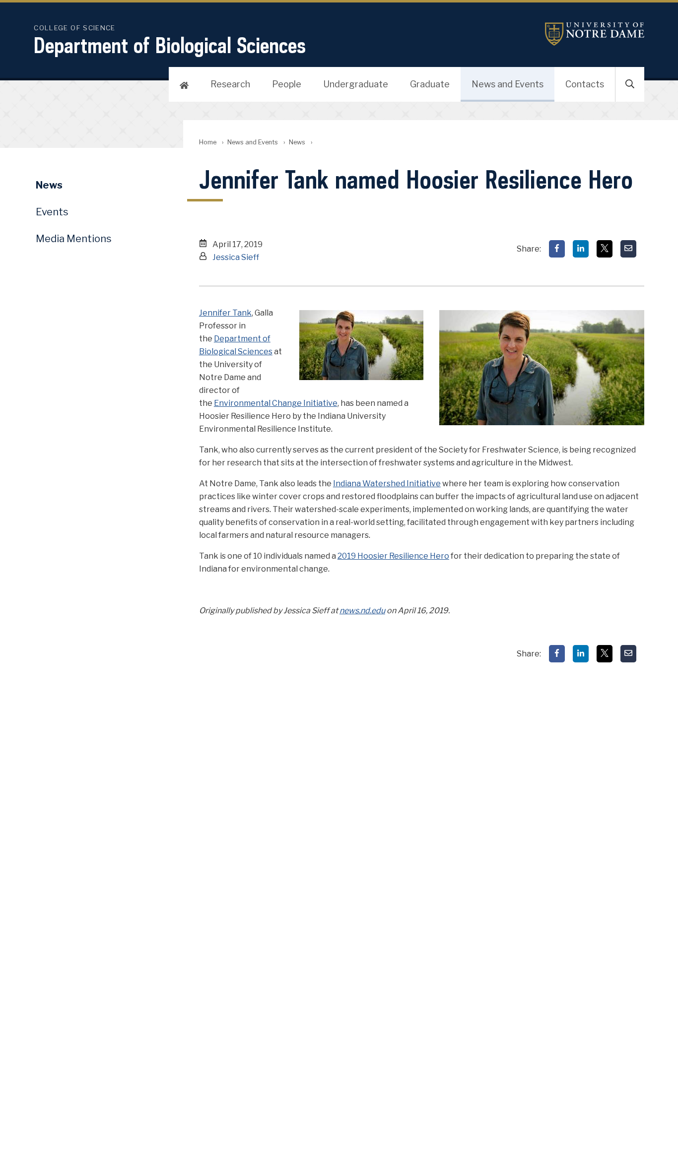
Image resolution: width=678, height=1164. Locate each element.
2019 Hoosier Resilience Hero (393, 556)
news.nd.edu (362, 610)
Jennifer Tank (225, 313)
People (286, 84)
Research (230, 84)
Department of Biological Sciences (170, 45)
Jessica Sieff (235, 257)
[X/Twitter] (604, 249)
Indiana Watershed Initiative (387, 483)
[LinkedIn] (581, 249)
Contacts (584, 84)
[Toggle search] (629, 84)
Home (207, 142)
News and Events (507, 84)
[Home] (184, 84)
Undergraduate (355, 84)
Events (52, 212)
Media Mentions (74, 239)
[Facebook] (557, 249)
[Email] (628, 249)
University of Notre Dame (594, 34)
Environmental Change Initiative (276, 403)
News (297, 142)
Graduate (430, 84)
